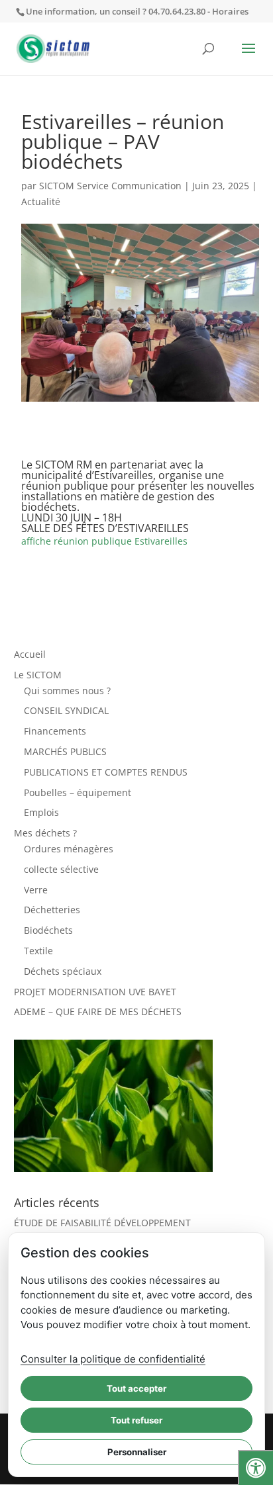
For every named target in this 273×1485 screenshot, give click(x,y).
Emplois (41, 812)
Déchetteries (52, 909)
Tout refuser (136, 1420)
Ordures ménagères (68, 848)
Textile (38, 950)
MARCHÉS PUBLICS (65, 751)
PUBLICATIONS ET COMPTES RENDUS (106, 772)
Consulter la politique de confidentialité (113, 1359)
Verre (36, 889)
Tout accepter (136, 1388)
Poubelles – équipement (77, 792)
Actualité (40, 201)
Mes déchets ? (45, 833)
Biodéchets (48, 930)
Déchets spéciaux (62, 971)
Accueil (30, 654)
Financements (55, 731)
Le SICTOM (38, 674)
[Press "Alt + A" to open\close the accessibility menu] (255, 1467)
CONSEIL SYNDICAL (66, 710)
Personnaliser (136, 1452)
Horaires (230, 11)
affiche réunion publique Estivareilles (104, 541)
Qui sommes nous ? (67, 690)
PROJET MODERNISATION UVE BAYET (95, 991)
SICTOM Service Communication (110, 185)
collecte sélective (61, 869)
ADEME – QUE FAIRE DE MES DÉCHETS (98, 1011)
